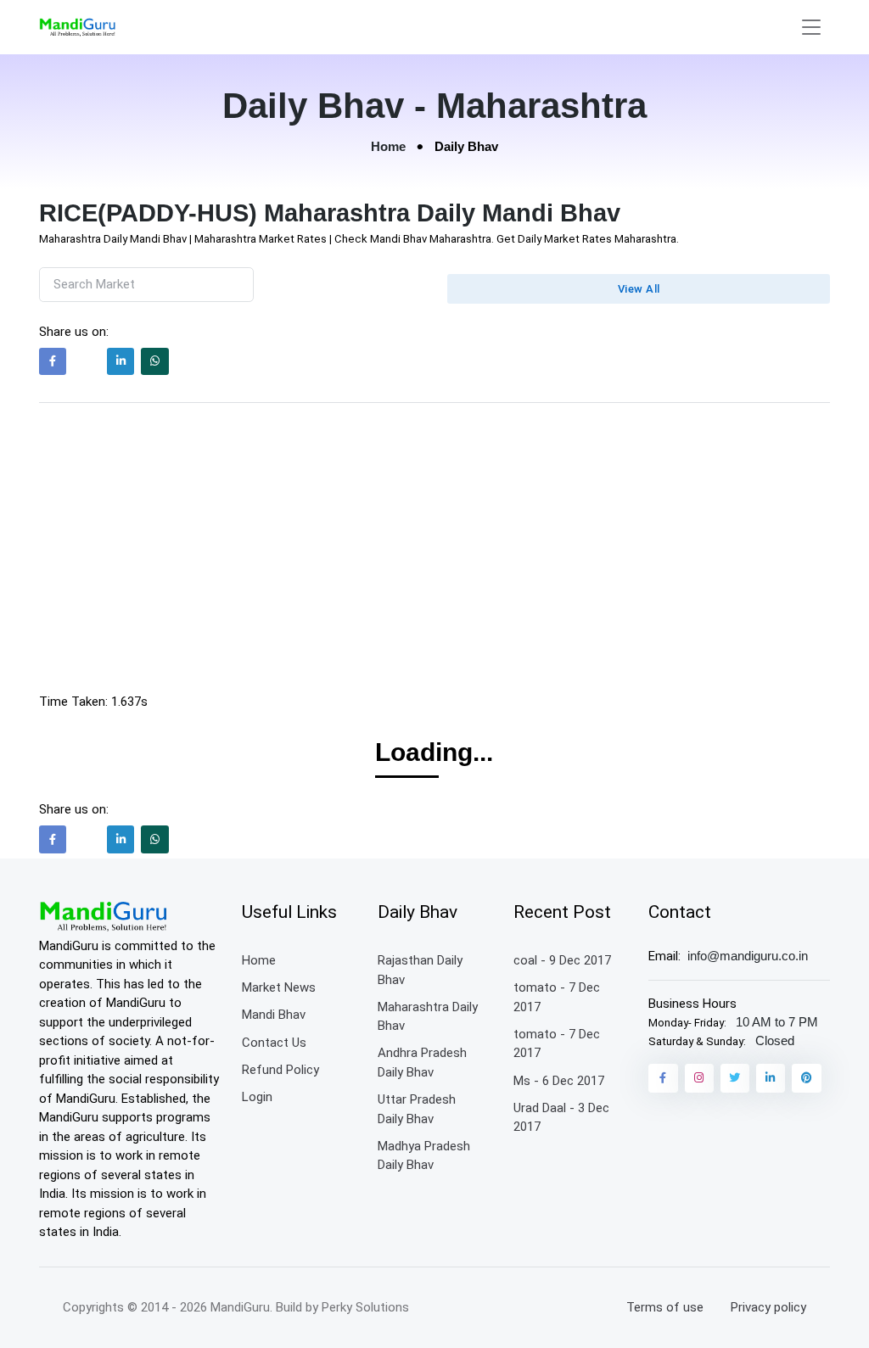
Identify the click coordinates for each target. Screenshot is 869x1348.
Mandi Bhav (274, 1014)
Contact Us (274, 1042)
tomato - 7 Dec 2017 (556, 997)
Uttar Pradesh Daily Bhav (417, 1109)
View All (639, 288)
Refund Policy (280, 1069)
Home (388, 146)
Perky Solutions (365, 1307)
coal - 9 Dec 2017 (562, 960)
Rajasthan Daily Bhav (420, 970)
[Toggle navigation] (811, 27)
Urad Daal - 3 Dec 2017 (561, 1117)
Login (257, 1097)
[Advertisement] (435, 551)
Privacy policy (768, 1307)
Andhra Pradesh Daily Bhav (422, 1062)
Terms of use (665, 1307)
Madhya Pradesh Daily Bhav (424, 1155)
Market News (279, 987)
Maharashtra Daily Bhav (428, 1016)
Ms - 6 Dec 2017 (558, 1080)
